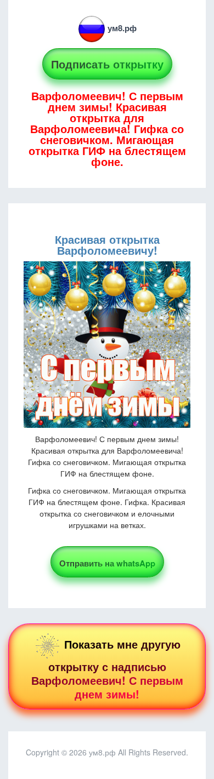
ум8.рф (122, 28)
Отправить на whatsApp (107, 563)
